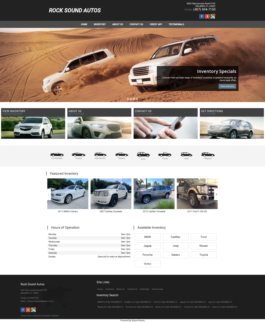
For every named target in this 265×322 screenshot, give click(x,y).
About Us (120, 289)
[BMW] (148, 233)
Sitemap (55, 315)
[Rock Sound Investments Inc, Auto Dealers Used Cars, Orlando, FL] (127, 10)
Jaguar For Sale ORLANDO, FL (193, 302)
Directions (47, 315)
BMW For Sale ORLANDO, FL (110, 302)
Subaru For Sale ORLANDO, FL (168, 307)
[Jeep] (176, 242)
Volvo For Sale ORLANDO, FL (224, 307)
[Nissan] (204, 242)
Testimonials (157, 289)
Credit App (144, 289)
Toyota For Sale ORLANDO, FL (197, 307)
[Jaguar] (148, 242)
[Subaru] (176, 251)
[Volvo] (148, 260)
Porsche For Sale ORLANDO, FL (139, 307)
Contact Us (37, 315)
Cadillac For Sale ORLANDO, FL (137, 302)
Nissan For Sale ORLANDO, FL (111, 307)
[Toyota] (204, 251)
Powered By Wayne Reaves (132, 320)
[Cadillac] (176, 233)
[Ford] (204, 233)
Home (100, 289)
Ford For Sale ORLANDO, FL (165, 302)
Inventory (110, 289)
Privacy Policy (26, 315)
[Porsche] (148, 251)
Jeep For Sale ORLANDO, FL (220, 302)
